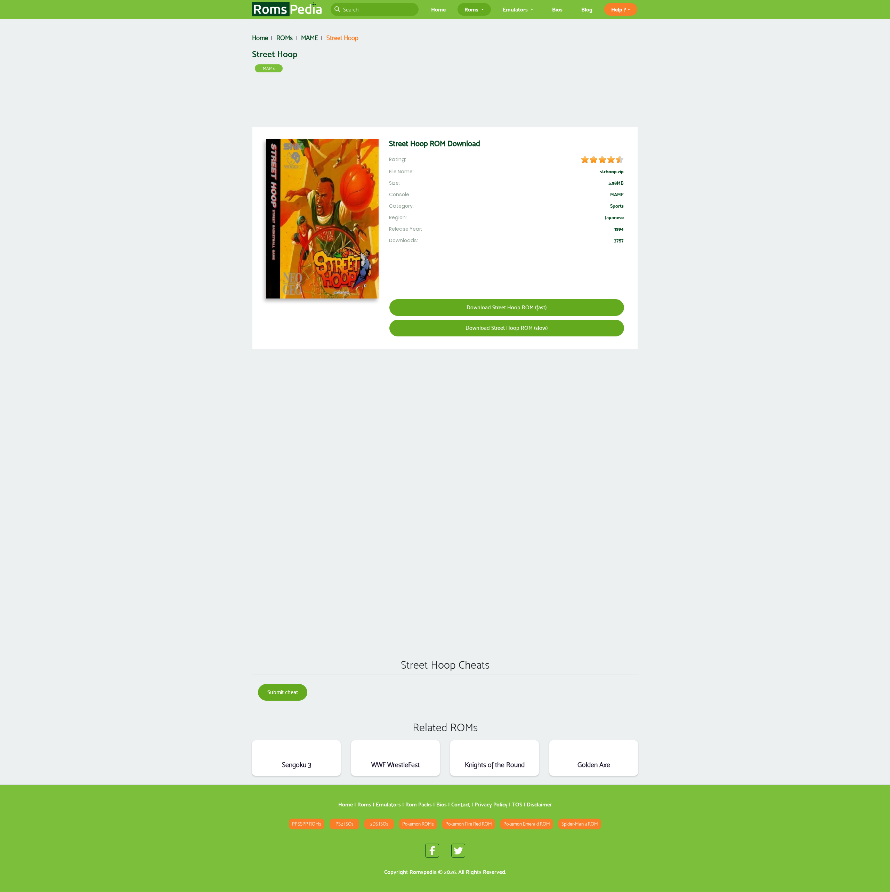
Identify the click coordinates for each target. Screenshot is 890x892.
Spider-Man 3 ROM (579, 824)
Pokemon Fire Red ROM (468, 824)
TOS (517, 804)
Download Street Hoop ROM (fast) (507, 307)
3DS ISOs (379, 824)
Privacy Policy (491, 804)
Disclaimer (539, 804)
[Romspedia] (287, 9)
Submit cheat (282, 692)
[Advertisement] (445, 101)
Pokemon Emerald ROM (526, 824)
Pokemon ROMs (418, 824)
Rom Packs (418, 804)
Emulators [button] (516, 9)
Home (438, 9)
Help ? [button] (618, 9)
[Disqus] (445, 553)
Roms (364, 804)
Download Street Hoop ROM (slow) (507, 328)
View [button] (296, 749)
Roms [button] (472, 9)
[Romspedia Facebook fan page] (432, 851)
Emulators (388, 804)
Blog (586, 9)
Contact (460, 804)
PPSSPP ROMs (306, 824)
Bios (557, 9)
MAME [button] (269, 68)
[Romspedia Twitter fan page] (458, 851)
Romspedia (423, 872)
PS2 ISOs (344, 824)
